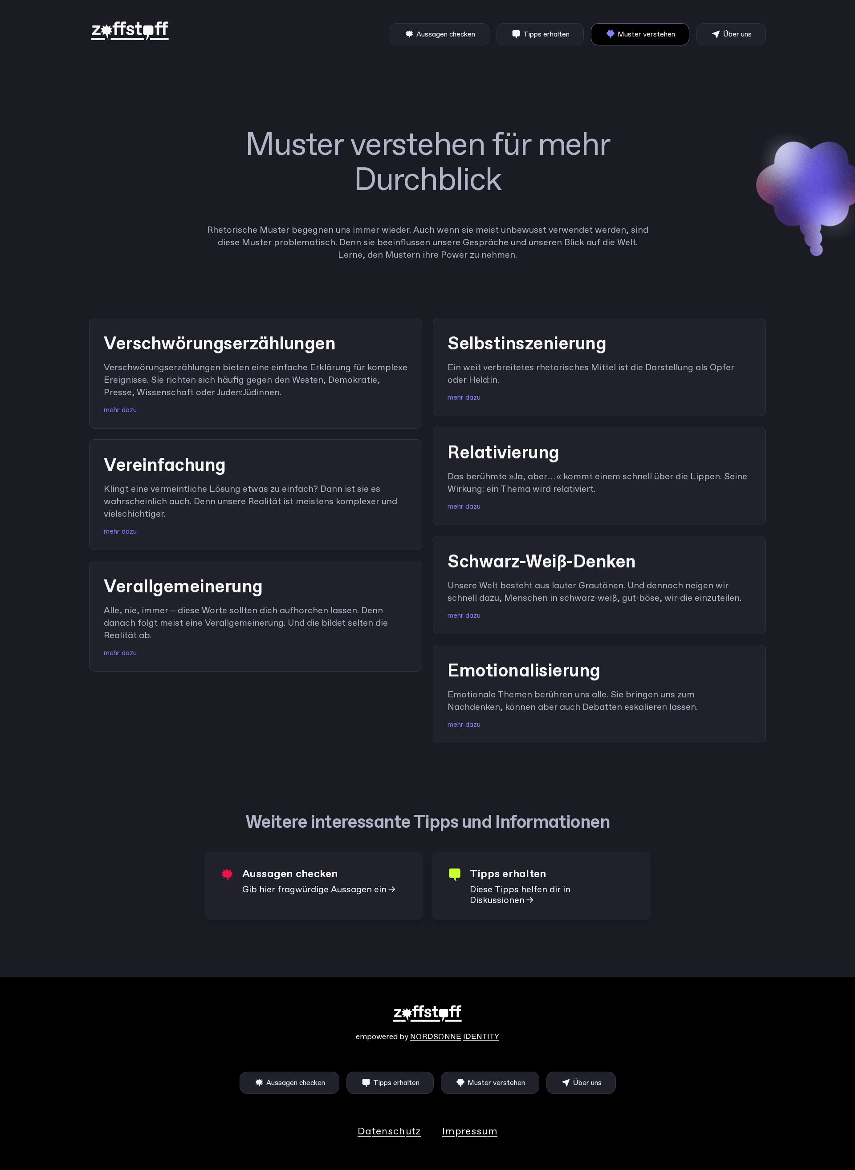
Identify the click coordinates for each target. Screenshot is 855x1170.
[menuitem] (439, 34)
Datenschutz (389, 1131)
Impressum (469, 1131)
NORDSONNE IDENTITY (454, 1037)
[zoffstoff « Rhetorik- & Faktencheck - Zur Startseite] (130, 31)
